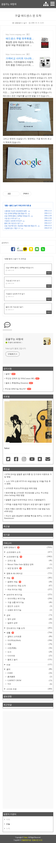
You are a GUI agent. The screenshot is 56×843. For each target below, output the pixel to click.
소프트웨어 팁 (29, 556)
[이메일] (48, 459)
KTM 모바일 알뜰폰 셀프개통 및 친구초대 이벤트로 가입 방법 (28, 475)
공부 (29, 615)
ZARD (29, 673)
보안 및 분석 (29, 568)
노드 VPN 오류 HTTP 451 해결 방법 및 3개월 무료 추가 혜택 (27, 482)
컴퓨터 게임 (29, 582)
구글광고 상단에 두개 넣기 (13, 221)
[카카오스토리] (31, 249)
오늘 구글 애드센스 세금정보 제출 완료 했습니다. (20, 226)
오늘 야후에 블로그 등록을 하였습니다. (17, 216)
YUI (29, 684)
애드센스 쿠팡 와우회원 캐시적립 (19, 38)
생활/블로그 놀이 (21, 23)
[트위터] (19, 249)
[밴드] (43, 249)
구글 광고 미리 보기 (11, 218)
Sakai (25, 837)
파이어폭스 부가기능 (29, 598)
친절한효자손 (26, 840)
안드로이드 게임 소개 (29, 586)
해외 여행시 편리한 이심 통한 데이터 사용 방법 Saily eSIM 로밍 (27, 510)
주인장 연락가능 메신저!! (17, 389)
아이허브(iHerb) (29, 640)
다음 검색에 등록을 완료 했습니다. (15, 213)
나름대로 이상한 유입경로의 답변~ (15, 211)
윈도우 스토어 (29, 606)
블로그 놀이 (13, 205)
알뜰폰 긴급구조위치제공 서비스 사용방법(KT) (25, 500)
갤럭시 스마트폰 (29, 636)
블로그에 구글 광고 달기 (12, 223)
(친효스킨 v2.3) (37, 840)
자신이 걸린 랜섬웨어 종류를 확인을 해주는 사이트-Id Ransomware (27, 517)
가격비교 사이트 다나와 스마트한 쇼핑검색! (19, 58)
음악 (29, 669)
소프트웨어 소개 (29, 552)
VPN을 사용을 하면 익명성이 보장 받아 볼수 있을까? (28, 504)
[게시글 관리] (16, 194)
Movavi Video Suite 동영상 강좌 (29, 564)
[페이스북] (13, 249)
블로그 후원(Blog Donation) (19, 383)
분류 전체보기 (28, 547)
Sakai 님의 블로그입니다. (15, 348)
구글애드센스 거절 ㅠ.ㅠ (12, 228)
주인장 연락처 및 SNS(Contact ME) (22, 378)
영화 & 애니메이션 (29, 573)
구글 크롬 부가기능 (29, 602)
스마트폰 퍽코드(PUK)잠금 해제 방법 (21, 488)
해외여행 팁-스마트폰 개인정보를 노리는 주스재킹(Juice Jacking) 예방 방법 (26, 494)
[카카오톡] (25, 249)
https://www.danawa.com (15, 54)
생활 (6, 205)
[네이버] (37, 249)
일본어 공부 (29, 623)
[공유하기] (13, 194)
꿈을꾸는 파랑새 (8, 4)
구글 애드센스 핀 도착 (28, 15)
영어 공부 (29, 619)
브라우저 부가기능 (29, 594)
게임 (29, 578)
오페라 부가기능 (29, 610)
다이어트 (29, 656)
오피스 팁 (29, 560)
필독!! (10, 374)
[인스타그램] (24, 459)
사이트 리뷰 (29, 689)
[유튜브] (32, 459)
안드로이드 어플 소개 (29, 628)
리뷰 (29, 665)
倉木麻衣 (29, 677)
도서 (29, 652)
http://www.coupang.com (15, 34)
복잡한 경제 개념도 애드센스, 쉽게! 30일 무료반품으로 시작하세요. (20, 44)
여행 (29, 644)
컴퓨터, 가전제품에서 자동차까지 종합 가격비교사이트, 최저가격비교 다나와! (20, 64)
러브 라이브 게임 (29, 589)
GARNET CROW (29, 680)
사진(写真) (29, 648)
